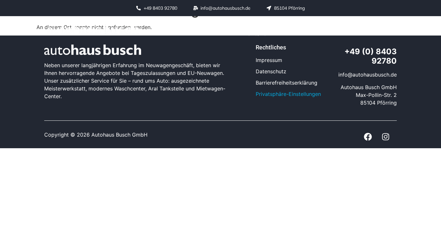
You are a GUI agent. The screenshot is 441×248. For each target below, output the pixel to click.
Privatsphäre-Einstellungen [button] (288, 94)
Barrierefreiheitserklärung (286, 82)
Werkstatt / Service (209, 24)
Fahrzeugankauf (333, 24)
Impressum (269, 60)
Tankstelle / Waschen (273, 24)
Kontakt (254, 33)
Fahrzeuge (159, 24)
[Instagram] (389, 29)
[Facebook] (368, 137)
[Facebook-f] (375, 29)
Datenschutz (271, 71)
